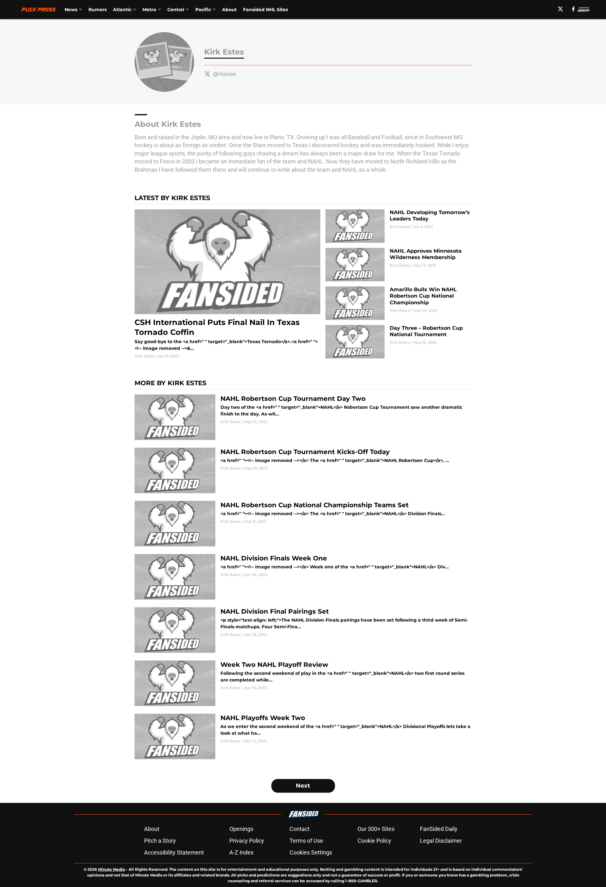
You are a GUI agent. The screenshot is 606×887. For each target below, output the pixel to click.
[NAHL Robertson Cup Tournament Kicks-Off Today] (303, 470)
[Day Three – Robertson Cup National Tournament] (398, 341)
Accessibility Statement (174, 852)
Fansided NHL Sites (265, 9)
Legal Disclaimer (441, 840)
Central (175, 9)
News (71, 9)
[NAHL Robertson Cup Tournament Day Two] (303, 417)
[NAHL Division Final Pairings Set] (303, 630)
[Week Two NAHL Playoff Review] (303, 683)
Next (303, 785)
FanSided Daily (438, 829)
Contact (299, 829)
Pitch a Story (160, 840)
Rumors (97, 9)
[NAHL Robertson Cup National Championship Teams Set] (303, 523)
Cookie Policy (374, 840)
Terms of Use (306, 840)
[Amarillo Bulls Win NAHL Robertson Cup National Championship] (398, 303)
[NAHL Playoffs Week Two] (303, 736)
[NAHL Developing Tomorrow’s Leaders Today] (398, 226)
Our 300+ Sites (376, 829)
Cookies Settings (310, 852)
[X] (560, 8)
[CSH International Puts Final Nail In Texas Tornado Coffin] (228, 284)
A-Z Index (241, 852)
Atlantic (122, 9)
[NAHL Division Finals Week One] (303, 577)
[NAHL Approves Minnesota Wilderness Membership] (398, 264)
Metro (149, 9)
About (229, 9)
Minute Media (111, 869)
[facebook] (573, 8)
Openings (241, 829)
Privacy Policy (246, 840)
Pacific (203, 9)
